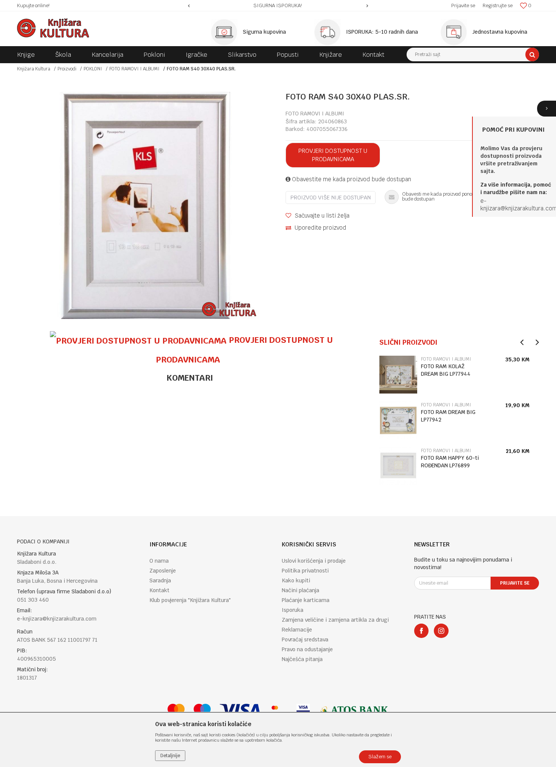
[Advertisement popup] (278, 383)
